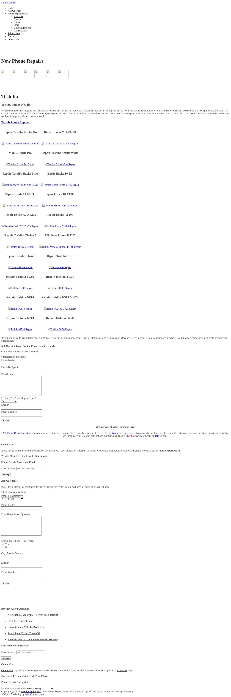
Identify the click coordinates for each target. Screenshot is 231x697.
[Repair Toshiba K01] (60, 267)
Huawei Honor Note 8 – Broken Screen (28, 627)
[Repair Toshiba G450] (60, 329)
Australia (18, 16)
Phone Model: (8, 360)
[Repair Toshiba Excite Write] (60, 164)
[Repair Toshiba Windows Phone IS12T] (60, 247)
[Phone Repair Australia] (6, 77)
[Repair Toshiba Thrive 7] (20, 247)
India (16, 25)
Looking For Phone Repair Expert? (18, 398)
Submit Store (14, 33)
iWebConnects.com (34, 694)
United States (20, 30)
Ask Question (14, 10)
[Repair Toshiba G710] (20, 329)
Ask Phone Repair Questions (17, 433)
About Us (12, 36)
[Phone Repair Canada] (18, 77)
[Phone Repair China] (29, 77)
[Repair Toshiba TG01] (60, 288)
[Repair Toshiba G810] (20, 308)
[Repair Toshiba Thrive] (20, 267)
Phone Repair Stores (18, 13)
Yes (7, 544)
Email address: (8, 468)
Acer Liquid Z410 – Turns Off (24, 633)
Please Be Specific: (10, 367)
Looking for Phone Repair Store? (17, 541)
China (17, 22)
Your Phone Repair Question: (15, 514)
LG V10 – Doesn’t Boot (20, 621)
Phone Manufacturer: (12, 495)
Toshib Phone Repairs (15, 122)
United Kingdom (22, 27)
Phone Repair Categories (13, 688)
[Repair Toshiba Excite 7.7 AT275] (20, 226)
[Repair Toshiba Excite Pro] (20, 164)
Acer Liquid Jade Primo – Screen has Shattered (33, 614)
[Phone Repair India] (40, 77)
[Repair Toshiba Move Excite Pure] (20, 185)
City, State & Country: (12, 553)
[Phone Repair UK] (52, 77)
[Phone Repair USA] (63, 77)
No (6, 547)
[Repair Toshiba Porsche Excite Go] (20, 143)
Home (11, 8)
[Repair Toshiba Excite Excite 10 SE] (60, 185)
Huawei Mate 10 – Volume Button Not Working (33, 639)
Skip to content (8, 2)
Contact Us (13, 39)
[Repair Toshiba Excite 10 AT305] (59, 205)
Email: (5, 404)
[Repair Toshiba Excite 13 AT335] (20, 205)
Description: (7, 374)
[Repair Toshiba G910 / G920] (60, 308)
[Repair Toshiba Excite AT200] (60, 226)
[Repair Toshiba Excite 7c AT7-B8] (60, 143)
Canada (17, 19)
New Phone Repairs (22, 61)
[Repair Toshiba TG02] (20, 288)
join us (115, 433)
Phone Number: (9, 411)
